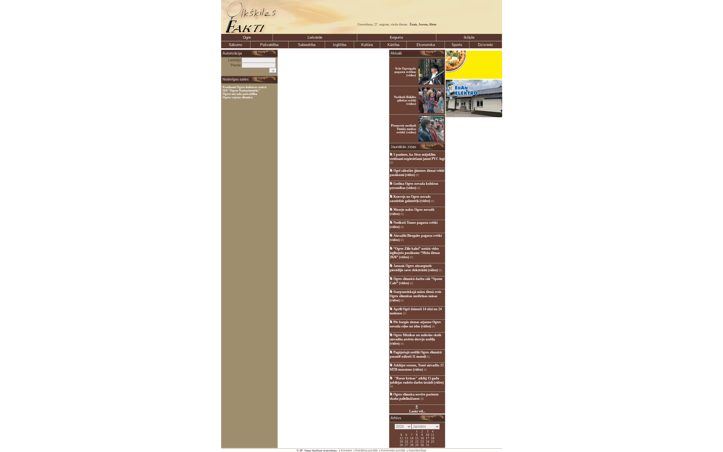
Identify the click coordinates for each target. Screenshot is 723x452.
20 (406, 441)
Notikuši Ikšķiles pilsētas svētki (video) (405, 100)
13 (406, 438)
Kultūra (367, 45)
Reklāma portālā (366, 450)
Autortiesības (417, 450)
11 (432, 434)
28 (411, 444)
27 (406, 444)
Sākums (235, 45)
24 (427, 441)
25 (432, 441)
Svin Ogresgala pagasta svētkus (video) (405, 72)
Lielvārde (315, 37)
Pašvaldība (269, 45)
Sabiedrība (306, 45)
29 (417, 444)
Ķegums (396, 37)
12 (401, 438)
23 (422, 441)
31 (427, 444)
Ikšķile (469, 37)
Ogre (247, 37)
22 (417, 441)
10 (427, 434)
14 (411, 438)
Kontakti (346, 450)
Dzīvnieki (485, 45)
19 (401, 441)
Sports (457, 45)
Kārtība (393, 45)
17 (427, 438)
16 (422, 438)
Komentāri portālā (393, 450)
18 (432, 438)
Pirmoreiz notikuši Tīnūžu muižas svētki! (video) (403, 129)
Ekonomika (426, 45)
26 (401, 444)
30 (422, 444)
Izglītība (339, 45)
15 (417, 438)
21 (411, 441)
